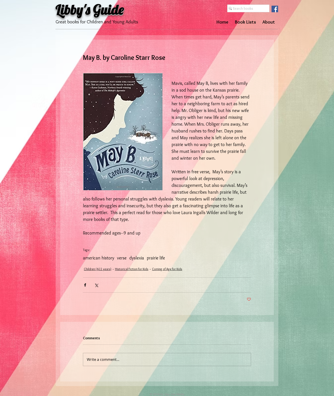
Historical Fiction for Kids (131, 269)
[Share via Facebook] (85, 285)
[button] (245, 22)
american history (98, 258)
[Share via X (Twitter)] (96, 285)
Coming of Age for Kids (167, 269)
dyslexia (136, 258)
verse (122, 258)
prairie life (156, 258)
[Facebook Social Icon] (275, 9)
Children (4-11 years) (97, 269)
